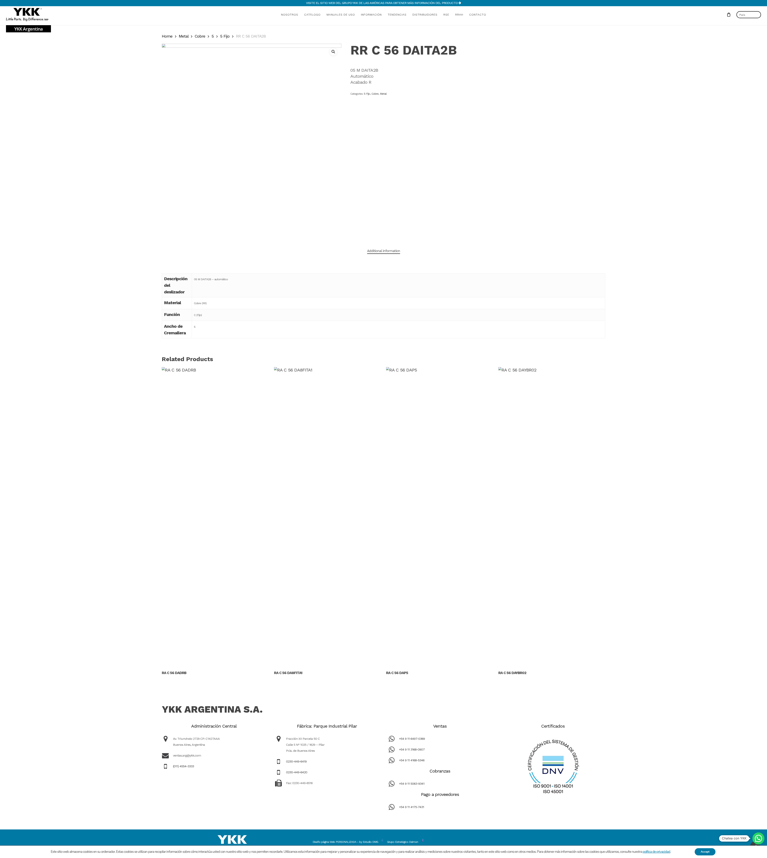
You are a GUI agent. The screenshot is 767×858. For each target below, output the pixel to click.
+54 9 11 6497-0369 (412, 739)
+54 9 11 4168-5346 (411, 760)
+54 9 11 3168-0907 (412, 749)
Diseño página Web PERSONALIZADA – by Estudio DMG (345, 841)
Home (167, 36)
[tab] (383, 251)
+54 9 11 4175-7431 (411, 807)
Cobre (200, 36)
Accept (705, 852)
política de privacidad (656, 851)
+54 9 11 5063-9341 (411, 784)
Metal (183, 36)
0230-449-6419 (296, 761)
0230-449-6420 (296, 772)
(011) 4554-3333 (183, 766)
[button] (333, 51)
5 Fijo (225, 36)
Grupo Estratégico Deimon (402, 841)
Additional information (383, 251)
